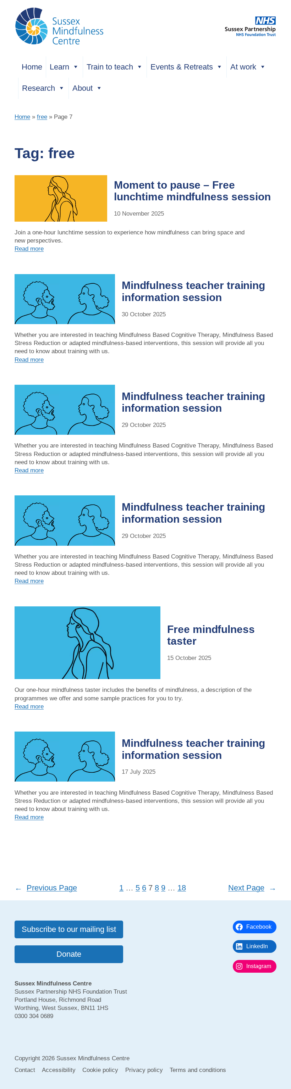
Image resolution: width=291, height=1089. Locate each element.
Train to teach (110, 66)
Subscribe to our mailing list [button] (69, 929)
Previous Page (46, 887)
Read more (29, 248)
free (42, 116)
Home (32, 66)
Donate (68, 954)
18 (181, 887)
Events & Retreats (181, 66)
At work (243, 66)
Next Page (252, 887)
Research (38, 88)
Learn (59, 66)
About (82, 88)
